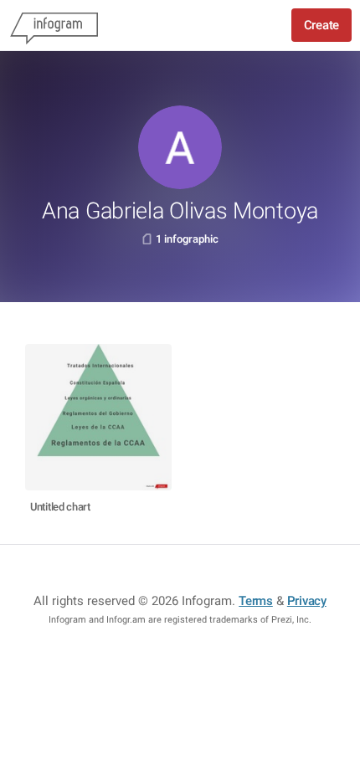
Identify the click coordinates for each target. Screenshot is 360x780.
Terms (256, 600)
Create (321, 25)
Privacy (307, 600)
